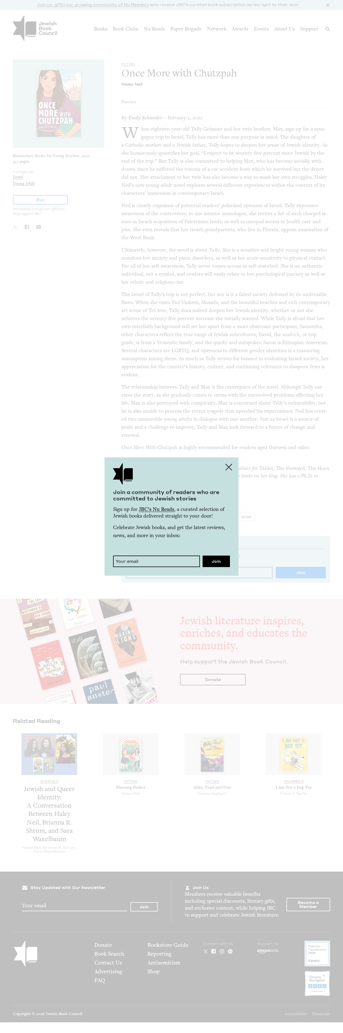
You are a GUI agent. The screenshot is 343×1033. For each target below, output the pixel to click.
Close (228, 467)
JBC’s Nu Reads (156, 509)
